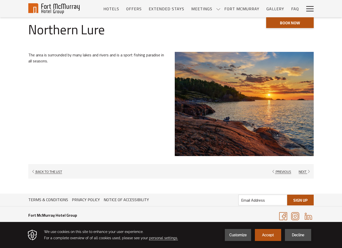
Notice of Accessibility (126, 199)
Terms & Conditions (48, 199)
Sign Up (300, 200)
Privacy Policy (86, 199)
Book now (290, 23)
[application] (171, 235)
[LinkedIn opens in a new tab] (308, 215)
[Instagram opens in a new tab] (295, 215)
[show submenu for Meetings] (218, 8)
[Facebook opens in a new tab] (283, 215)
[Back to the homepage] (54, 8)
